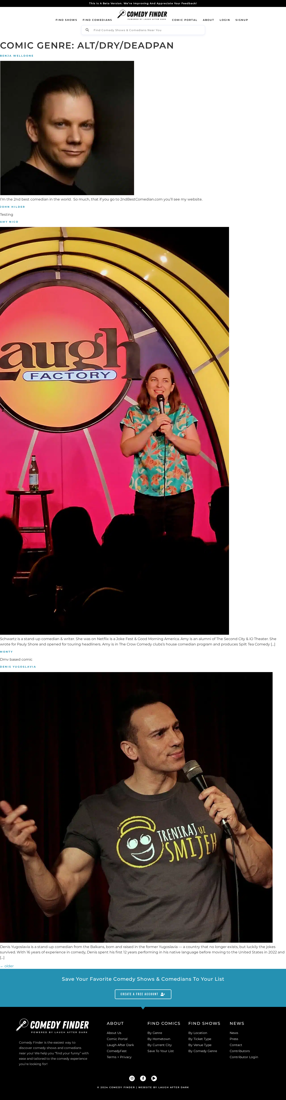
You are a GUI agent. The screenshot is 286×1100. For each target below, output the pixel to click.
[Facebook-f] (143, 1078)
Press (234, 1039)
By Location (197, 1033)
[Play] (154, 1078)
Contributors (240, 1051)
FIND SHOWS (66, 19)
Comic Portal (117, 1039)
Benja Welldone (17, 55)
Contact (236, 1045)
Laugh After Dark (120, 1045)
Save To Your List (160, 1051)
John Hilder (12, 206)
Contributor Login (244, 1057)
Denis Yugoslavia (18, 666)
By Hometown (158, 1039)
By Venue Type (199, 1045)
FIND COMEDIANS (97, 19)
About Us (114, 1033)
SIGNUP (242, 19)
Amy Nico (9, 221)
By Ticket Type (199, 1039)
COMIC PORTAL (185, 19)
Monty (6, 651)
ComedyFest (117, 1051)
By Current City (159, 1045)
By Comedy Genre (202, 1051)
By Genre (154, 1033)
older (7, 966)
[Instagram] (132, 1078)
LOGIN (225, 19)
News (234, 1033)
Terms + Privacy (119, 1057)
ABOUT (208, 19)
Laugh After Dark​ (173, 1087)
